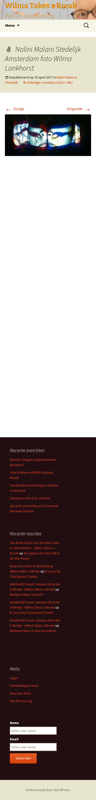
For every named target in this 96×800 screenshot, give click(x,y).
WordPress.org (21, 701)
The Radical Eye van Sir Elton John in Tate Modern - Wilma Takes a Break (34, 548)
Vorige (14, 108)
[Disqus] (48, 234)
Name (14, 723)
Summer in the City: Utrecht (30, 498)
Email (14, 739)
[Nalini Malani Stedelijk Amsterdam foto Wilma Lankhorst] (48, 134)
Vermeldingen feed (24, 685)
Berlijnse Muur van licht (26, 594)
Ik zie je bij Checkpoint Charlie (31, 612)
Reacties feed (20, 693)
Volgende (79, 108)
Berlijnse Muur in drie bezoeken (33, 630)
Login (14, 678)
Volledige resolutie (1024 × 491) (50, 82)
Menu (10, 25)
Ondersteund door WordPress (48, 790)
